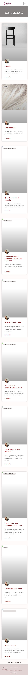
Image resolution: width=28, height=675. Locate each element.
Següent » (18, 662)
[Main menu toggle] (25, 3)
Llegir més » (8, 77)
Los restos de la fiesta (13, 588)
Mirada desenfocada (13, 322)
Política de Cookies (13, 673)
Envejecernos (10, 128)
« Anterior (11, 662)
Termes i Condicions (18, 670)
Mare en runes (10, 645)
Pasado (8, 66)
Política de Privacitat (9, 670)
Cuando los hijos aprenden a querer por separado (13, 259)
